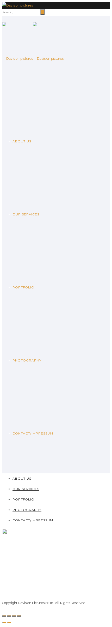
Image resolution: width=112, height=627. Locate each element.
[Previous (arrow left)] (4, 622)
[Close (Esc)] (4, 616)
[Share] (9, 616)
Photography (27, 360)
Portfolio (23, 287)
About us (22, 141)
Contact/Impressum (33, 433)
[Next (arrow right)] (9, 622)
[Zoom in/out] (19, 616)
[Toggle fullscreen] (14, 616)
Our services (26, 214)
